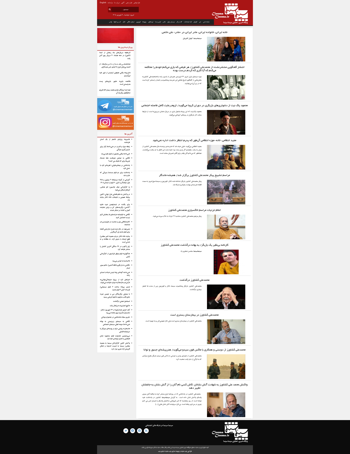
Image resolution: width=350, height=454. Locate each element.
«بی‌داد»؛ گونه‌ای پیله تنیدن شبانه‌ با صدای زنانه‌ (115, 274)
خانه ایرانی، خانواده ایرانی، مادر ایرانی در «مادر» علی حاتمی (194, 32)
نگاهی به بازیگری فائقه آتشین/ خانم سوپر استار (115, 267)
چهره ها (144, 22)
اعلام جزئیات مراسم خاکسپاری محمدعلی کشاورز (194, 210)
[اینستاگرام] (139, 430)
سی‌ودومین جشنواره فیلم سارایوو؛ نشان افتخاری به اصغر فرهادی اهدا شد (115, 337)
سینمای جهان (171, 22)
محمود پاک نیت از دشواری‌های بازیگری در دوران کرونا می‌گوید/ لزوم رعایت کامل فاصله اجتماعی (194, 105)
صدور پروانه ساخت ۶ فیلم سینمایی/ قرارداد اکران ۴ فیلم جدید (115, 288)
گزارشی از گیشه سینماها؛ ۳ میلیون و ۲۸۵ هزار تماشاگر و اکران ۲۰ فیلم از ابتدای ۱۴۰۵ (115, 181)
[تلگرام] (125, 430)
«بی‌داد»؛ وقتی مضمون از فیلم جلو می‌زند (115, 153)
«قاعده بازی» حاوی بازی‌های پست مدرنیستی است (114, 83)
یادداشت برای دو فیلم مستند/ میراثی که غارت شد (115, 174)
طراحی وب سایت (186, 451)
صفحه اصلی (206, 22)
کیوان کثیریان (188, 38)
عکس (164, 22)
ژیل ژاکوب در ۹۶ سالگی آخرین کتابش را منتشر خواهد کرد (115, 248)
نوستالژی (150, 22)
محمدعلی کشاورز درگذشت (194, 280)
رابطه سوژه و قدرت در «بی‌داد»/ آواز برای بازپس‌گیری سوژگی (115, 148)
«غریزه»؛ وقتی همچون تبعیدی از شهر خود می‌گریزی (114, 74)
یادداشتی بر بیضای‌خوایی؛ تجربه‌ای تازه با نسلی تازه (115, 167)
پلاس (110, 22)
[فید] (146, 430)
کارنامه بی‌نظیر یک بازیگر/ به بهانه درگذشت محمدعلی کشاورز (194, 245)
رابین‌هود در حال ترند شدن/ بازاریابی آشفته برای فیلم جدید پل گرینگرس (115, 230)
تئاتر (124, 22)
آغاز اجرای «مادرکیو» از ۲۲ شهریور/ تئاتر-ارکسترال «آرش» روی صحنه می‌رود (115, 311)
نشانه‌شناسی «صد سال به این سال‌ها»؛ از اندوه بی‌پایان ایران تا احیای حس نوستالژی (114, 66)
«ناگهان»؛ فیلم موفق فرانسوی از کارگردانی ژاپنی (115, 255)
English (103, 3)
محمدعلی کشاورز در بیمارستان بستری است (194, 315)
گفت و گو (179, 22)
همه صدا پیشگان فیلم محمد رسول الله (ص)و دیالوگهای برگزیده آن (114, 91)
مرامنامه (110, 3)
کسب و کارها (117, 22)
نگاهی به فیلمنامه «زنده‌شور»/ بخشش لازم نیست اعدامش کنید (115, 216)
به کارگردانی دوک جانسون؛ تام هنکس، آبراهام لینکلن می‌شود (115, 189)
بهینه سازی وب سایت (172, 451)
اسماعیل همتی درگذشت (121, 301)
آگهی (122, 3)
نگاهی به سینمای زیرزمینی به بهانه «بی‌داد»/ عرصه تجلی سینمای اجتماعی (115, 323)
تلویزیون (138, 22)
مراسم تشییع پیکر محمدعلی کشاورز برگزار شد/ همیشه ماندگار (194, 175)
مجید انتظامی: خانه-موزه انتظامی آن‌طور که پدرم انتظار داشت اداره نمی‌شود (194, 140)
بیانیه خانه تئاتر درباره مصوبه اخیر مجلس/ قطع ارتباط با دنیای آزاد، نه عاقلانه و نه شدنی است (115, 239)
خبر (200, 22)
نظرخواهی (136, 3)
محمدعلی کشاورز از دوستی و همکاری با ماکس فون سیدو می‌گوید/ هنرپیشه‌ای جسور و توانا (195, 349)
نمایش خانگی (130, 22)
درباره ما (117, 3)
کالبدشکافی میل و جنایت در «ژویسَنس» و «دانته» (115, 223)
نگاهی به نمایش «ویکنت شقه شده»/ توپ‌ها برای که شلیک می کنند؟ (115, 160)
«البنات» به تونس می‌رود (121, 260)
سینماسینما (198, 38)
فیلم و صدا (158, 22)
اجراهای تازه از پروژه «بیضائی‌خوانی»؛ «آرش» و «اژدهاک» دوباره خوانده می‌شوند (115, 281)
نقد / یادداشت (188, 22)
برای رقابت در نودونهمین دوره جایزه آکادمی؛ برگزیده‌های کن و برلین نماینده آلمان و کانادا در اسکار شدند (115, 207)
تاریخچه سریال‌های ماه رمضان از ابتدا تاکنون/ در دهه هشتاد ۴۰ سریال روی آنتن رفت (114, 55)
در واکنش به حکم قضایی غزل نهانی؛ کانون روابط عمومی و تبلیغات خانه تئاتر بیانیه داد (115, 197)
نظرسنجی (129, 3)
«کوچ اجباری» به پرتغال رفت (120, 305)
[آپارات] (132, 430)
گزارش (195, 22)
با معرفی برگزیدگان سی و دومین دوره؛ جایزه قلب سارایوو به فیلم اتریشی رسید (115, 295)
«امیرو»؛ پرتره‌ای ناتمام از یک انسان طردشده (115, 141)
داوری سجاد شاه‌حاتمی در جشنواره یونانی (115, 317)
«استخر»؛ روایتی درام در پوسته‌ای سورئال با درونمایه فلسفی (115, 330)
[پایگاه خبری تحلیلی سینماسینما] (233, 14)
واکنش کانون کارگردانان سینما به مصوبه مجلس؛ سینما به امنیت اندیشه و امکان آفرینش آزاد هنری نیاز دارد (115, 346)
